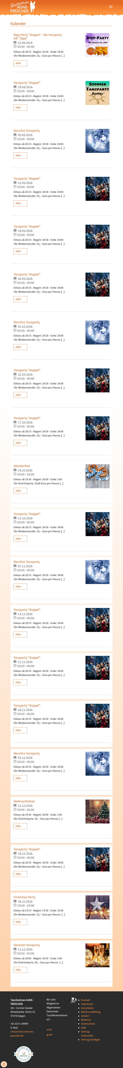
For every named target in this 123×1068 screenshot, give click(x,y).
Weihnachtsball (24, 801)
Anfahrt (85, 1016)
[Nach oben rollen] (116, 1061)
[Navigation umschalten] (110, 6)
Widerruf (86, 1019)
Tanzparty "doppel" (27, 83)
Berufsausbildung (90, 1012)
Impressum (87, 1004)
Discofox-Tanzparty (27, 131)
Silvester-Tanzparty (27, 945)
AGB (83, 1027)
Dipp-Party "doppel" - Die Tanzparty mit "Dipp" (38, 36)
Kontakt (85, 1000)
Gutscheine (87, 1008)
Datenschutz (88, 1023)
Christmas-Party (24, 897)
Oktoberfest (22, 466)
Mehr (18, 63)
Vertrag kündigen (90, 1039)
